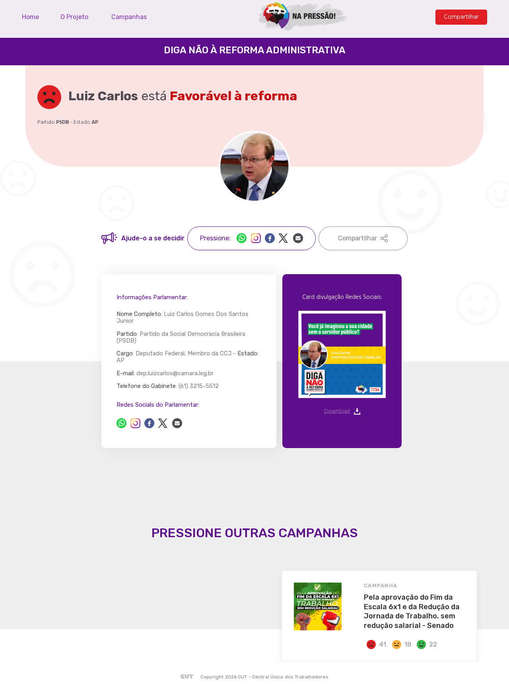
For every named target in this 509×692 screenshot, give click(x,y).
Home (30, 17)
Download (337, 411)
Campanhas (129, 17)
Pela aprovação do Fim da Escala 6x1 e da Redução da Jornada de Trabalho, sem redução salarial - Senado (412, 611)
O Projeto (74, 17)
